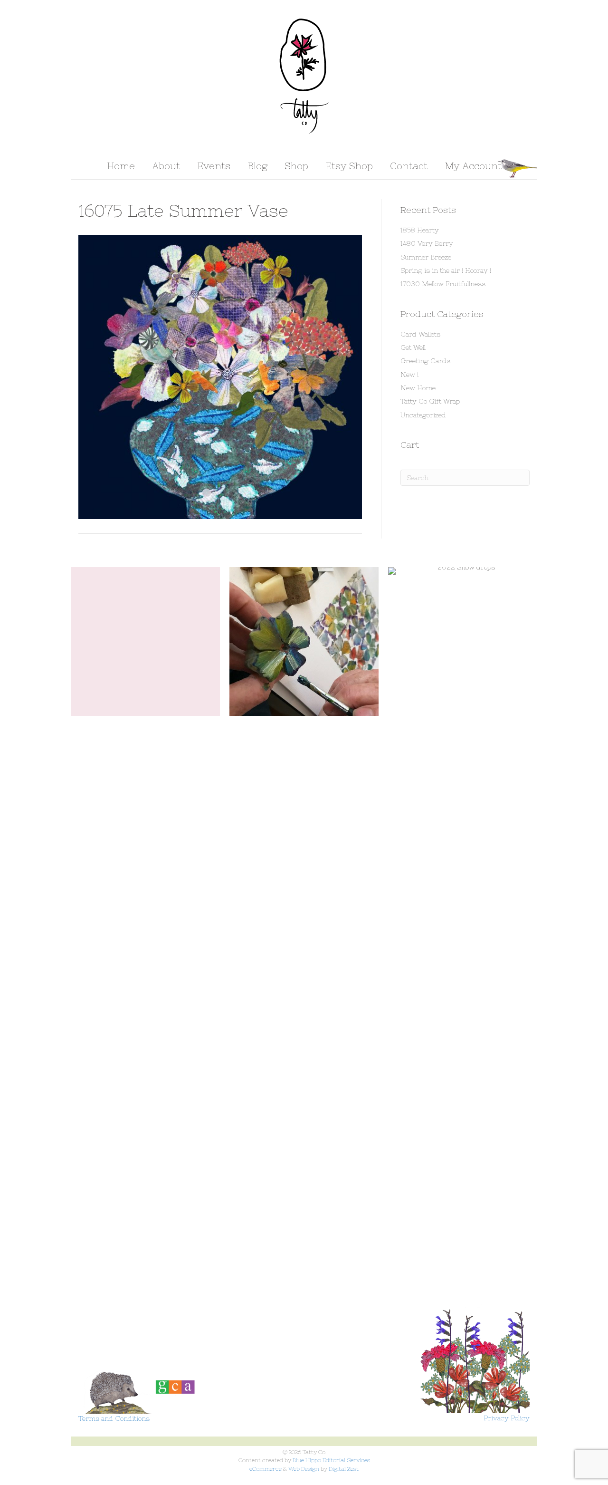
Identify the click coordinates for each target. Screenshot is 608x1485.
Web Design (303, 1469)
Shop (296, 165)
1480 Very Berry (426, 243)
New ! (409, 374)
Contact (409, 165)
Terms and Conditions (114, 1418)
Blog (257, 165)
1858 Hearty (419, 230)
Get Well (413, 347)
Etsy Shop (349, 165)
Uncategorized (423, 415)
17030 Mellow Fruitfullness (442, 284)
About (166, 165)
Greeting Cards (425, 361)
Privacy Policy (507, 1418)
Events (213, 165)
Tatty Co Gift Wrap (430, 401)
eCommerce (265, 1469)
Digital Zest (344, 1469)
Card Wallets (420, 334)
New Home (418, 388)
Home (121, 165)
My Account (473, 165)
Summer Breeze (425, 257)
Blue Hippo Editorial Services (331, 1460)
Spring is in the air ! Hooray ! (445, 270)
